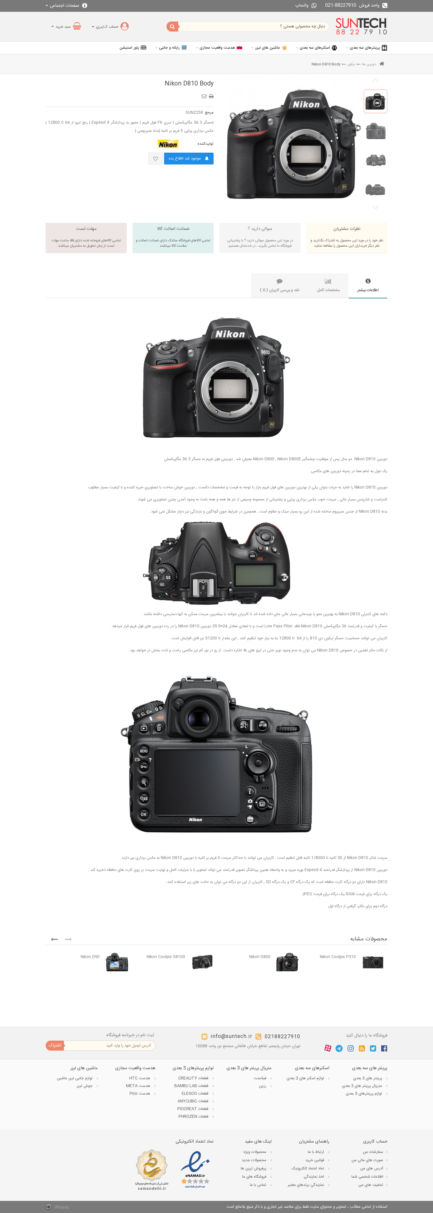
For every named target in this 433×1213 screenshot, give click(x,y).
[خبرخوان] (362, 1048)
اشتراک (54, 1045)
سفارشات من (373, 1152)
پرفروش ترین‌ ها (254, 1168)
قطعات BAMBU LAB (191, 1086)
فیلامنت (260, 1078)
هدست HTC (140, 1078)
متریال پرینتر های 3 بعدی (362, 1086)
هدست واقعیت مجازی (217, 48)
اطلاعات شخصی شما (367, 1177)
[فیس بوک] (384, 1048)
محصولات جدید (254, 1160)
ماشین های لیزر (267, 48)
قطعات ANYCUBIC (193, 1101)
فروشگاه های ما (254, 1177)
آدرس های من (371, 1168)
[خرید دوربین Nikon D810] (375, 101)
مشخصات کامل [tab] (328, 290)
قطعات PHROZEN (194, 1116)
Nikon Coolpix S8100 (166, 957)
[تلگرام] (339, 1048)
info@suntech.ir (231, 1037)
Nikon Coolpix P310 (338, 957)
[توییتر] (373, 1048)
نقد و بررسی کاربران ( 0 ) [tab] (279, 290)
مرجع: (209, 112)
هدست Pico (140, 1093)
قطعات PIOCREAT (193, 1109)
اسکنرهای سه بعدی (315, 48)
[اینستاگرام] (351, 1048)
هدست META (138, 1086)
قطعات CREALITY (193, 1078)
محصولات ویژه (255, 1152)
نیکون (351, 64)
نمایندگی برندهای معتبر (306, 1185)
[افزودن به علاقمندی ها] (155, 158)
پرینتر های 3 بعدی (368, 1078)
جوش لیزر (85, 1086)
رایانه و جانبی (169, 48)
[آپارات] (327, 1048)
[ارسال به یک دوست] (205, 94)
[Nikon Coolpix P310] (373, 962)
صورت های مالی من (367, 1160)
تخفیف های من (370, 1185)
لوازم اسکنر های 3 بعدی (306, 1078)
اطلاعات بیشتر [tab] (368, 290)
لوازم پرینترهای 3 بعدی (364, 1093)
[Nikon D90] (117, 962)
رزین (263, 1086)
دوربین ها (369, 64)
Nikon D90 (90, 957)
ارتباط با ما (316, 1152)
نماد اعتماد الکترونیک (308, 1168)
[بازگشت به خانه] (381, 64)
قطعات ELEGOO (195, 1093)
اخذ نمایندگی (314, 1177)
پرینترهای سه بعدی (365, 48)
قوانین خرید (315, 1160)
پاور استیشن (129, 48)
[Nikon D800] (287, 962)
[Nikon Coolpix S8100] (202, 962)
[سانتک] (361, 26)
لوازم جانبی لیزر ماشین (75, 1078)
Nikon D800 (259, 957)
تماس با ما (258, 1185)
